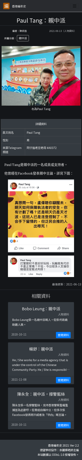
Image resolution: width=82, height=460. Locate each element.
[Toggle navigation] (74, 6)
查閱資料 (63, 335)
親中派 (23, 38)
